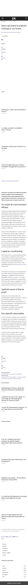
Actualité (3, 21)
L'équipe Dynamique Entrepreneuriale (11, 32)
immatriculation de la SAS (19, 264)
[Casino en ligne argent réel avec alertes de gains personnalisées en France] (14, 506)
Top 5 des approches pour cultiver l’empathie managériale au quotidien (13, 166)
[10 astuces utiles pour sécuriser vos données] (14, 138)
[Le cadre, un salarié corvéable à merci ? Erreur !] (14, 120)
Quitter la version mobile (14, 583)
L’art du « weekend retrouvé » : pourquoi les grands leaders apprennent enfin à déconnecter (11, 441)
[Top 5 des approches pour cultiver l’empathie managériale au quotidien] (14, 156)
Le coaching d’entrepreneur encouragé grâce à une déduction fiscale (13, 497)
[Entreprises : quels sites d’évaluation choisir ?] (14, 101)
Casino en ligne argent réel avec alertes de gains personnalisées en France (12, 516)
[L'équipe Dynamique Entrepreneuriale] (5, 179)
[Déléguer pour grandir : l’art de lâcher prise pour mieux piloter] (14, 469)
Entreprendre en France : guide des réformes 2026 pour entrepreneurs (12, 389)
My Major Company (13, 277)
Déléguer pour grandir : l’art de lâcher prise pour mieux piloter (13, 479)
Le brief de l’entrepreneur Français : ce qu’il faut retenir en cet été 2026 (14, 408)
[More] (14, 59)
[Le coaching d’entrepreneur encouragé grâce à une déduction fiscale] (14, 488)
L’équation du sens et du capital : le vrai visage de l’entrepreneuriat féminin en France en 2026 (13, 398)
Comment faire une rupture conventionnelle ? (11, 374)
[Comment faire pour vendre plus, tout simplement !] (14, 451)
